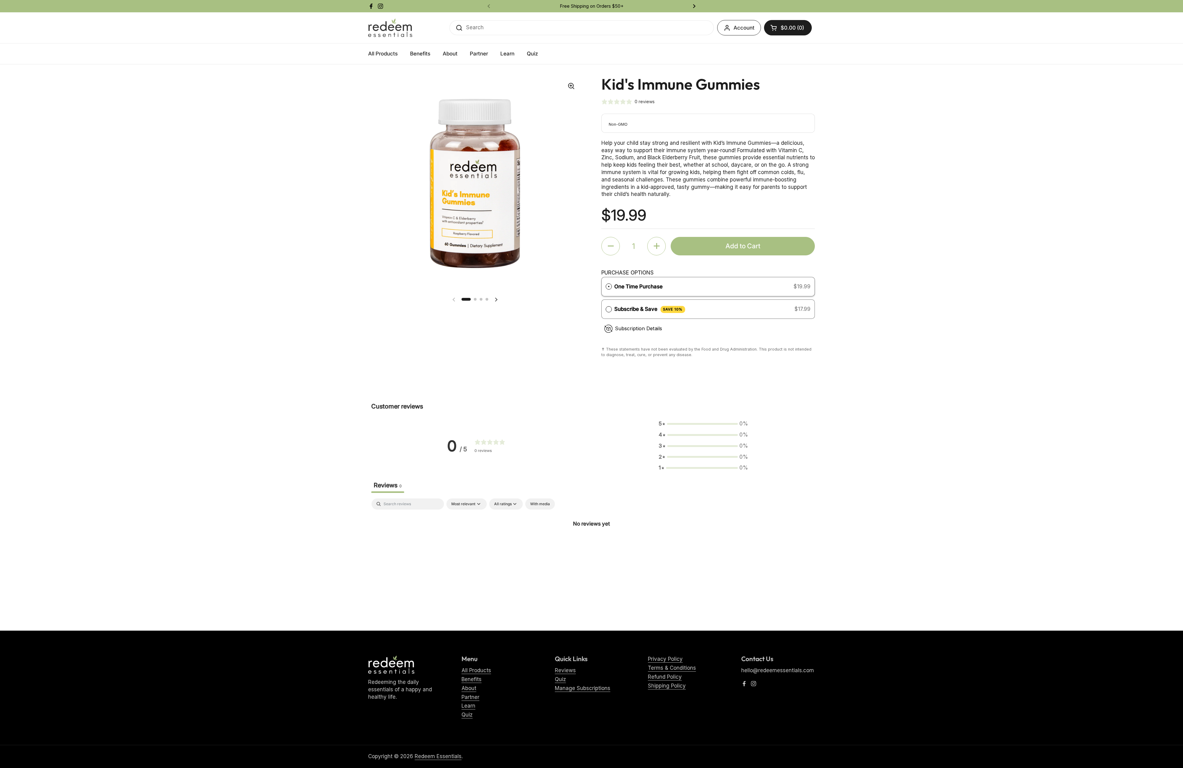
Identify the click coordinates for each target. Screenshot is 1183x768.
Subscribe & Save (648, 309)
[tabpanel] (591, 544)
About (468, 688)
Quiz (467, 715)
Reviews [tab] (388, 485)
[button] (788, 27)
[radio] (609, 286)
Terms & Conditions (672, 668)
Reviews (565, 670)
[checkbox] (540, 504)
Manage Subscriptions (582, 688)
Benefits (471, 679)
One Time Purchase (638, 286)
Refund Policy (665, 677)
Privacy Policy (665, 659)
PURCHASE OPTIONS (627, 273)
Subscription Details (638, 328)
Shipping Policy (667, 686)
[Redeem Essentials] (390, 27)
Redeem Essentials (438, 756)
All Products (476, 670)
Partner (470, 697)
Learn (468, 706)
